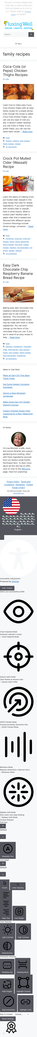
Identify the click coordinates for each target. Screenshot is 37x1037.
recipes (18, 144)
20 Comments (11, 359)
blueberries (18, 347)
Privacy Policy (13, 481)
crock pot (18, 239)
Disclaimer (20, 484)
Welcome (26, 469)
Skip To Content (6, 1014)
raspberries (21, 356)
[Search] (31, 34)
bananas (9, 347)
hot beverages (23, 248)
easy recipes (25, 141)
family (12, 242)
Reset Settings (8, 1019)
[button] (2, 537)
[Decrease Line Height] (3, 874)
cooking (16, 141)
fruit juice (18, 245)
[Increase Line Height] (3, 863)
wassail (18, 251)
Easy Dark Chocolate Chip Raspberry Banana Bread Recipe (18, 271)
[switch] (9, 637)
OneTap (15, 581)
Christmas (10, 239)
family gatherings (22, 242)
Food (8, 138)
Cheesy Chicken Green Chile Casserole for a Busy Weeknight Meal (18, 414)
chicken (9, 141)
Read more (27, 131)
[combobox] (18, 515)
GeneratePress (18, 493)
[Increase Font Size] (3, 826)
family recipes (8, 144)
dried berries (13, 350)
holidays (13, 248)
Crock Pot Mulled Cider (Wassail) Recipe (17, 162)
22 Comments (11, 147)
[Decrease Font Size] (3, 836)
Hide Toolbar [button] (7, 588)
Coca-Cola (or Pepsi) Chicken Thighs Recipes (15, 70)
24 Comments (11, 254)
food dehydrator (9, 356)
